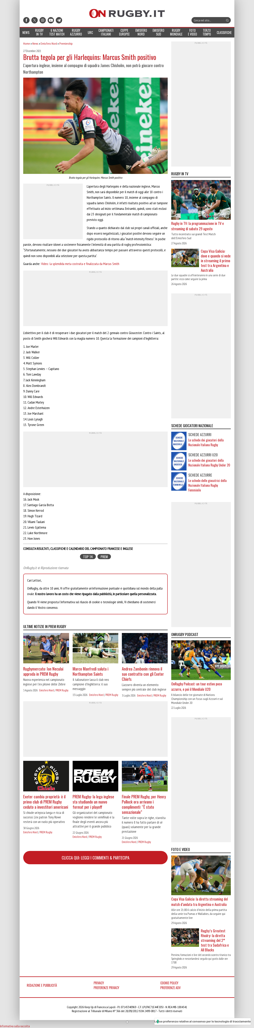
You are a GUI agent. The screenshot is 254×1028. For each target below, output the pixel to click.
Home (26, 43)
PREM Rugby (62, 690)
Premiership (66, 43)
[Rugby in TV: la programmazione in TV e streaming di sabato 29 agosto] (201, 200)
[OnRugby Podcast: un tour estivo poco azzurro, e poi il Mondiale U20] (201, 661)
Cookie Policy (169, 983)
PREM (104, 556)
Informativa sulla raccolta (15, 1026)
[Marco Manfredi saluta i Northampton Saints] (95, 649)
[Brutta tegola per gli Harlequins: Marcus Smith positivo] (95, 126)
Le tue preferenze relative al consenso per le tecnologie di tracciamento (202, 1021)
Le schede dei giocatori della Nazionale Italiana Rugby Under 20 (209, 462)
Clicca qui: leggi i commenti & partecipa (95, 858)
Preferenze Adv (170, 987)
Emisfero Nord (49, 43)
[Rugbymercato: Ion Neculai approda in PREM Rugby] (46, 649)
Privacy (99, 983)
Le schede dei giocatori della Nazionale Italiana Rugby (206, 442)
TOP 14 (88, 556)
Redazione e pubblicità (42, 985)
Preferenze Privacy (106, 987)
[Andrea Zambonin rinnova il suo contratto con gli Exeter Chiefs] (145, 649)
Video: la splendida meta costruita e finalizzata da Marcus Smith (80, 263)
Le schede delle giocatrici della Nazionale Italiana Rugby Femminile (207, 485)
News (35, 43)
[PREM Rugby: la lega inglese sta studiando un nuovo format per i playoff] (95, 776)
